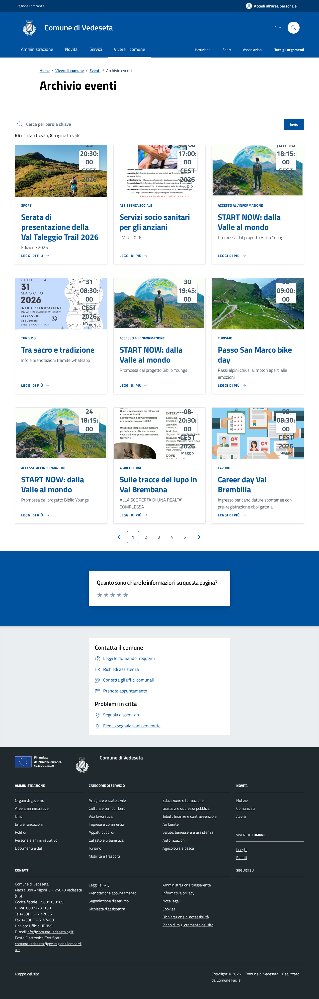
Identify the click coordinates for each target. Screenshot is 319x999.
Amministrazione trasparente (186, 885)
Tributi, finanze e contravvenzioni (189, 816)
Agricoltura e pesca (178, 848)
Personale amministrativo (36, 840)
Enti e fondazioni (29, 824)
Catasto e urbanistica (106, 840)
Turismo (28, 338)
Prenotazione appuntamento (112, 893)
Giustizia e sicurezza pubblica (186, 808)
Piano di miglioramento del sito (187, 925)
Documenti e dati (29, 848)
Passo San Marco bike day (255, 355)
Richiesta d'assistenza (107, 909)
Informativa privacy (178, 893)
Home (45, 70)
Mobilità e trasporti (104, 856)
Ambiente (170, 824)
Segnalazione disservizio (109, 901)
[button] (271, 6)
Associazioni (252, 50)
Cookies (168, 909)
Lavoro (224, 467)
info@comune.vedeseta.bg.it (50, 932)
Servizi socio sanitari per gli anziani (155, 222)
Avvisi (241, 816)
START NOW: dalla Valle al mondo (249, 222)
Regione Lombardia (30, 5)
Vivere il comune (69, 70)
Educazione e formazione (183, 800)
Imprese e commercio (106, 824)
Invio (294, 124)
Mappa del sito (27, 974)
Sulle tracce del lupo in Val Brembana (158, 485)
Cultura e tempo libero (107, 808)
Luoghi (241, 850)
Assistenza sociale (136, 205)
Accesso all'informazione (240, 205)
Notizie (242, 800)
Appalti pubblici (101, 832)
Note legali (171, 901)
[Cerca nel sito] (294, 28)
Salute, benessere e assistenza (187, 832)
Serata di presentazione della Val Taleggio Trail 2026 (60, 227)
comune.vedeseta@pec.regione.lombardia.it (48, 947)
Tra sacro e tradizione (57, 350)
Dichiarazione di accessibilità (185, 917)
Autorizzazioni (173, 840)
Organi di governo (29, 800)
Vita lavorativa (101, 816)
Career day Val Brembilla (242, 485)
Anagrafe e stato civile (107, 800)
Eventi (94, 70)
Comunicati (245, 808)
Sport (227, 50)
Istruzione (203, 50)
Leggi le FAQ (99, 885)
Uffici (19, 816)
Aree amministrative (32, 808)
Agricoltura (130, 467)
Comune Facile (228, 980)
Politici (20, 832)
